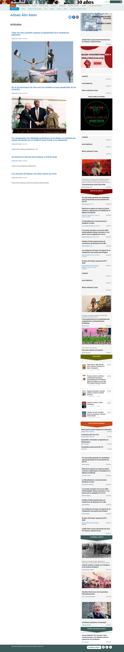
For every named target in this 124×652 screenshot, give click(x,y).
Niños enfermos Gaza (90, 90)
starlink (85, 76)
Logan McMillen (86, 246)
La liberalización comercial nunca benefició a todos (94, 222)
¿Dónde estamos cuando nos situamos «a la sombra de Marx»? (96, 566)
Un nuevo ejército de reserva (92, 350)
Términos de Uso (49, 646)
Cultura (34, 5)
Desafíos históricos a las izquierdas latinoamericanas (95, 593)
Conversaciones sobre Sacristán (93, 184)
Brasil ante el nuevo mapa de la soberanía (96, 429)
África (23, 9)
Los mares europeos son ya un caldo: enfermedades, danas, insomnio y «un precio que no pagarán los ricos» (95, 232)
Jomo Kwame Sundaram (88, 225)
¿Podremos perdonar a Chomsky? (94, 622)
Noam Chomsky (96, 600)
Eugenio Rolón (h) (86, 265)
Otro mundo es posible (95, 5)
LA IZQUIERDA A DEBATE (96, 537)
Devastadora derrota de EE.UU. (92, 447)
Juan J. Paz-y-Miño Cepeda (88, 596)
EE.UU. (45, 9)
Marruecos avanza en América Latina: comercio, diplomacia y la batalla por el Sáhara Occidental (96, 210)
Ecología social (43, 5)
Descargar (109, 364)
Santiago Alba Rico (86, 625)
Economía (53, 5)
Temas (12, 5)
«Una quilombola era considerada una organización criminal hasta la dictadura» (95, 321)
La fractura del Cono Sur (90, 435)
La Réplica (96, 453)
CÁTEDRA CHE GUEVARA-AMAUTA (96, 628)
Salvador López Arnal (87, 187)
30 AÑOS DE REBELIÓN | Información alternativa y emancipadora (97, 34)
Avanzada (107, 1)
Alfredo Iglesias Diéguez (88, 569)
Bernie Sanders (85, 204)
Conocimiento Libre (24, 5)
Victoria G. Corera (86, 215)
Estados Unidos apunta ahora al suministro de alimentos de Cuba (94, 242)
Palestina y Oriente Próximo (78, 9)
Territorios (14, 9)
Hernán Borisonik (86, 352)
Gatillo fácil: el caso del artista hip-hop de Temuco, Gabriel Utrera (96, 41)
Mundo (65, 9)
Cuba (91, 246)
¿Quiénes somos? (94, 647)
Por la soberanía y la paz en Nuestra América (97, 71)
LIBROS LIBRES (96, 356)
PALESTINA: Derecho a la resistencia (96, 133)
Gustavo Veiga (85, 326)
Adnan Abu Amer (16, 38)
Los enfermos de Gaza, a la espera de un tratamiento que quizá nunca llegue (96, 251)
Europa (59, 9)
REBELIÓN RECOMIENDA (96, 190)
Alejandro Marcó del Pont (87, 431)
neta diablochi (87, 83)
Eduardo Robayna (86, 237)
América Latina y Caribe (34, 9)
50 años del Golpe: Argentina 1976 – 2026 (95, 262)
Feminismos (62, 5)
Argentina (89, 267)
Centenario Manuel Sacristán (96, 157)
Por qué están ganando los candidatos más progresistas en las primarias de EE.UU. (96, 199)
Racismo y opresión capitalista (96, 293)
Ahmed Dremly (85, 255)
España (52, 9)
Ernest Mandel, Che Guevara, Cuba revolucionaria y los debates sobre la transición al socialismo (95, 637)
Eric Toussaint (84, 444)
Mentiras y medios (73, 5)
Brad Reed (83, 449)
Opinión (84, 5)
